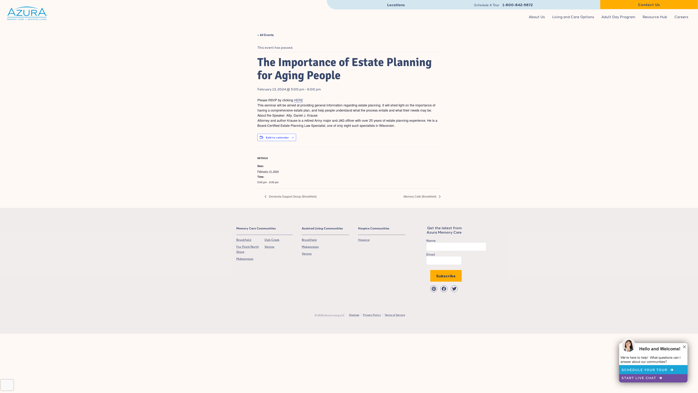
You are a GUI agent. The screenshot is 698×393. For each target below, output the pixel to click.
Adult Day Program (618, 16)
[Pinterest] (433, 288)
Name (431, 240)
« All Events (265, 35)
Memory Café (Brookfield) (420, 196)
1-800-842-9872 (517, 4)
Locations (396, 4)
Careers (681, 16)
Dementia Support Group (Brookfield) (292, 196)
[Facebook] (443, 288)
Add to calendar (277, 137)
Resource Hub (655, 16)
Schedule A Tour (486, 4)
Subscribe (446, 275)
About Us (537, 16)
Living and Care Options (573, 16)
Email (430, 254)
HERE (298, 100)
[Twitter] (454, 288)
